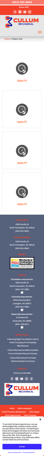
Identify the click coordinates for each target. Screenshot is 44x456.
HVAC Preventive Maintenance (14, 412)
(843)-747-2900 (22, 289)
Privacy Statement (29, 452)
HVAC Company (30, 415)
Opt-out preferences (14, 452)
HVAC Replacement (13, 415)
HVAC (12, 408)
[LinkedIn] (20, 12)
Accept (22, 447)
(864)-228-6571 (22, 324)
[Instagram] (30, 12)
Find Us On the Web (22, 373)
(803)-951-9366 (22, 307)
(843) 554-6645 (22, 231)
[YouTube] (25, 12)
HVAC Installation (25, 408)
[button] (40, 419)
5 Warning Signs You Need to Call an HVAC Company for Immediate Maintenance (23, 342)
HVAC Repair (34, 412)
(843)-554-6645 (22, 2)
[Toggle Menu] (40, 32)
